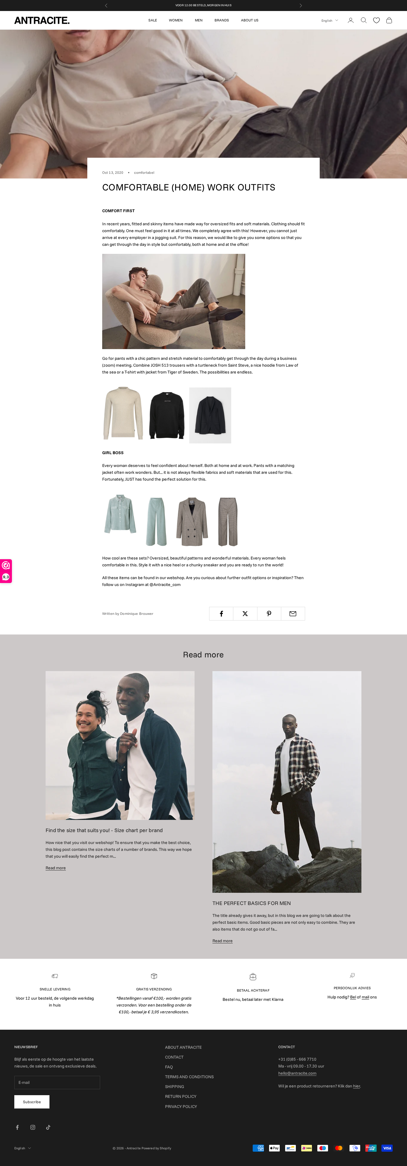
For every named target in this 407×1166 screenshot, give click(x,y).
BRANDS (222, 20)
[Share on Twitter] (245, 613)
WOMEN (176, 20)
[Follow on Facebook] (17, 1127)
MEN (199, 20)
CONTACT (174, 1057)
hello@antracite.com (297, 1073)
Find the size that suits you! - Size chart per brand (104, 830)
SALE (152, 20)
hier (356, 1086)
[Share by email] (293, 613)
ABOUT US (250, 20)
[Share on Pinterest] (269, 613)
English (326, 20)
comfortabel (144, 172)
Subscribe (32, 1101)
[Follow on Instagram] (33, 1127)
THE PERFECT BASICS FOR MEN (251, 903)
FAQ (169, 1067)
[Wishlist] (376, 20)
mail (365, 997)
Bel (353, 997)
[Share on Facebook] (221, 613)
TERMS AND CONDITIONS (189, 1076)
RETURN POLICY (180, 1096)
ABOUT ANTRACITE (183, 1047)
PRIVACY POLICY (181, 1106)
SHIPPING (174, 1086)
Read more (56, 867)
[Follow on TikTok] (48, 1127)
